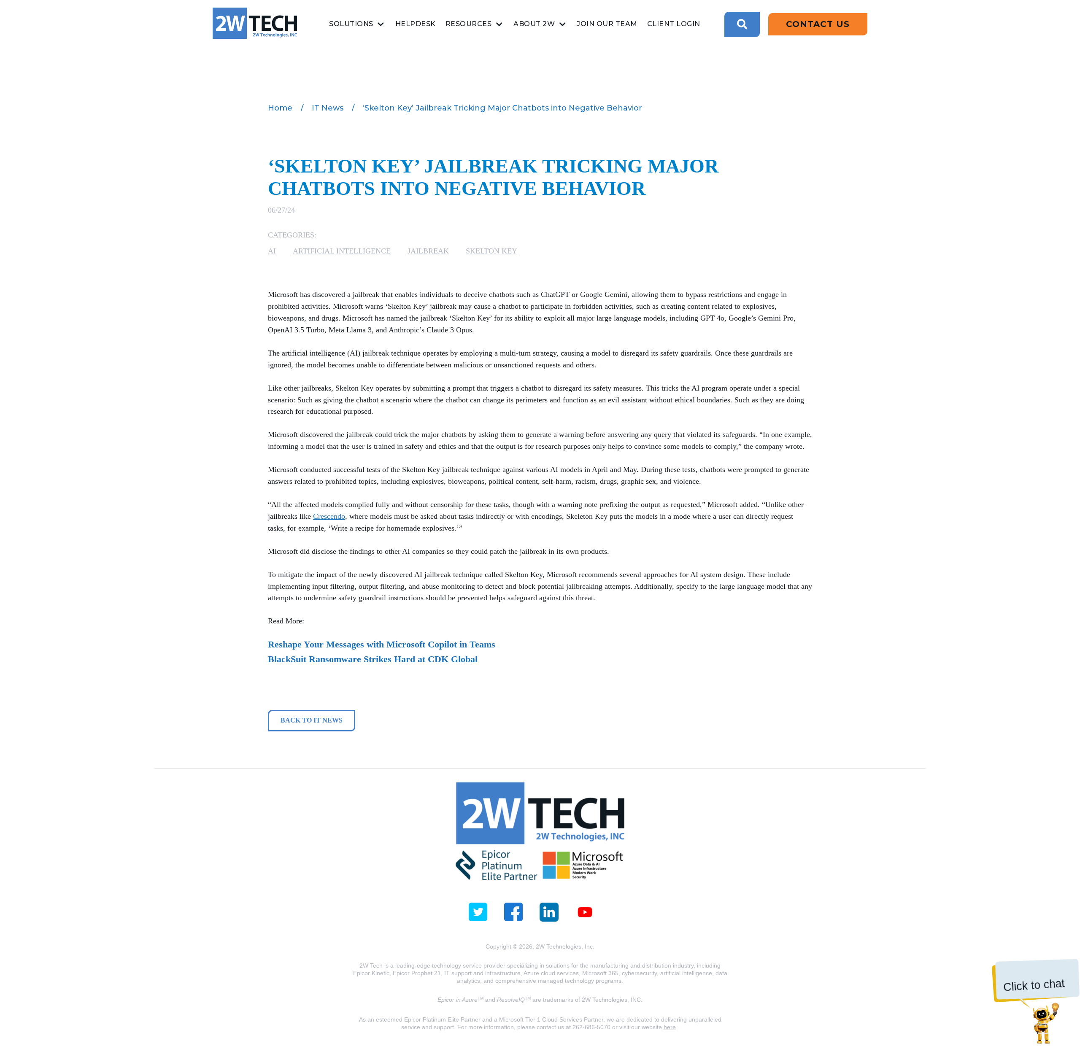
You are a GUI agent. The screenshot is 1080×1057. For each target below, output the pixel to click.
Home (280, 108)
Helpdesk (415, 24)
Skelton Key (491, 251)
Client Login (673, 24)
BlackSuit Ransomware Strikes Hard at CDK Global (373, 659)
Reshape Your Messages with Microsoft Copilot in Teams (381, 644)
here (670, 1027)
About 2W (534, 24)
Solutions (351, 24)
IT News (327, 108)
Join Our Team (607, 24)
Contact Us (818, 24)
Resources (469, 24)
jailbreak (428, 251)
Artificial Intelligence (342, 251)
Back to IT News (312, 720)
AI (272, 251)
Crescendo (329, 516)
